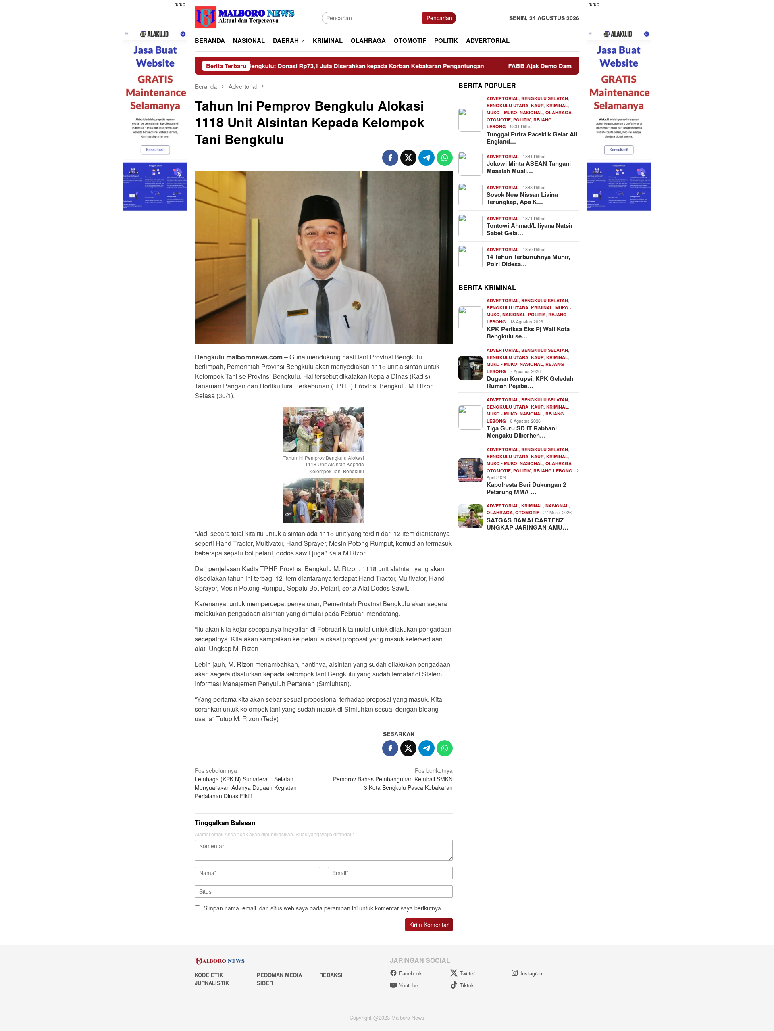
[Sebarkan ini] (390, 158)
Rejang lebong (552, 470)
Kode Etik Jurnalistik (212, 979)
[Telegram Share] (426, 158)
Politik (522, 120)
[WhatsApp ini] (445, 158)
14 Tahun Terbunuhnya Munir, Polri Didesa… (528, 260)
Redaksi (331, 975)
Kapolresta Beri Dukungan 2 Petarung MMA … (526, 488)
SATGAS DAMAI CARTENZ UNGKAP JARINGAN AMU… (527, 523)
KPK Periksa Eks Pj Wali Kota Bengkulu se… (528, 332)
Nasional (531, 112)
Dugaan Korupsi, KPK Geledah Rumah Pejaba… (530, 382)
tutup (180, 3)
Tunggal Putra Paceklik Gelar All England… (532, 137)
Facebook (410, 973)
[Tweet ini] (408, 158)
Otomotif (499, 120)
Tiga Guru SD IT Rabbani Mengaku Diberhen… (522, 431)
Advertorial (503, 98)
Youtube (408, 985)
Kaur (537, 105)
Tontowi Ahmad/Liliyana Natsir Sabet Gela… (530, 229)
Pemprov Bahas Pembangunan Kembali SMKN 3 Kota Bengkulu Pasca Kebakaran (393, 778)
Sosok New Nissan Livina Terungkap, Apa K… (522, 198)
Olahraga (558, 112)
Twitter (467, 973)
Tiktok (467, 985)
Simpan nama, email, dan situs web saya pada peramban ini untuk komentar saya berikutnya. (323, 908)
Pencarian (439, 18)
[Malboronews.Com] (245, 17)
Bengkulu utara (507, 105)
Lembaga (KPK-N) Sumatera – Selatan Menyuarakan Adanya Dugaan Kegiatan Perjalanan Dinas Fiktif (246, 783)
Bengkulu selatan (544, 98)
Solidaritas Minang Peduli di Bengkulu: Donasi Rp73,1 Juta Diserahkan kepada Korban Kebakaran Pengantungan (267, 65)
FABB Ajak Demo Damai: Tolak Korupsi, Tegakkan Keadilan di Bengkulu (551, 65)
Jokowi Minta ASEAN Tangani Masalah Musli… (529, 167)
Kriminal (557, 105)
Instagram (532, 973)
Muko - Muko (502, 112)
